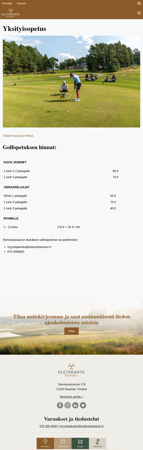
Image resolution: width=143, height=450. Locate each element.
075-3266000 (15, 251)
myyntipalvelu (81, 426)
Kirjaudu (21, 3)
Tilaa (71, 331)
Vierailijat (7, 3)
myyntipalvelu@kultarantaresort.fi (29, 247)
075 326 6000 (48, 426)
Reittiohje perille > (71, 396)
